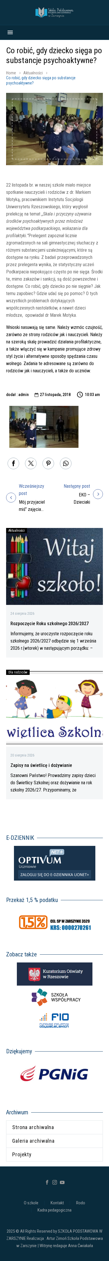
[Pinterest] (48, 463)
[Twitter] (31, 463)
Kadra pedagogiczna (54, 1210)
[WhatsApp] (66, 463)
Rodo (80, 1203)
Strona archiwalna (33, 1127)
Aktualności (33, 73)
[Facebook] (13, 463)
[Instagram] (54, 1182)
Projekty (22, 1154)
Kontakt (57, 1203)
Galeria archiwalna (33, 1141)
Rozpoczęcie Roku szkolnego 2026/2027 (49, 623)
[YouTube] (62, 1182)
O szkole (31, 1203)
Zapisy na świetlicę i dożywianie (41, 765)
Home (11, 73)
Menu (10, 32)
